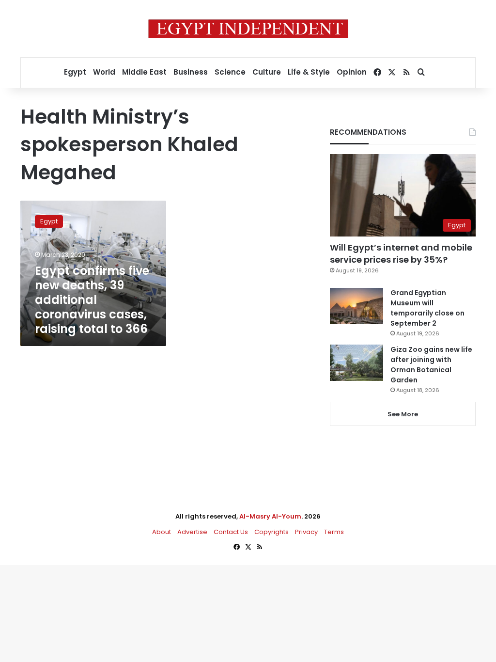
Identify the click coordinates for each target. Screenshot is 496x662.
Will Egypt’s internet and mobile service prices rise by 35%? (401, 253)
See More (403, 414)
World (104, 72)
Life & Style (309, 72)
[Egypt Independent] (248, 28)
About (161, 531)
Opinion (352, 72)
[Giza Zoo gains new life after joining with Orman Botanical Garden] (356, 363)
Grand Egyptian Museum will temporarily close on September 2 (427, 308)
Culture (266, 72)
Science (230, 72)
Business (190, 72)
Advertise (192, 531)
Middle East (144, 72)
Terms (334, 531)
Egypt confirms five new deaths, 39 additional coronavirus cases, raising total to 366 (92, 300)
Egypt (75, 72)
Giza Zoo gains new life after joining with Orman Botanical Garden (431, 365)
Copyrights (271, 531)
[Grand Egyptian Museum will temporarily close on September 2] (356, 306)
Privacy (306, 531)
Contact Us (231, 531)
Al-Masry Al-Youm (270, 516)
